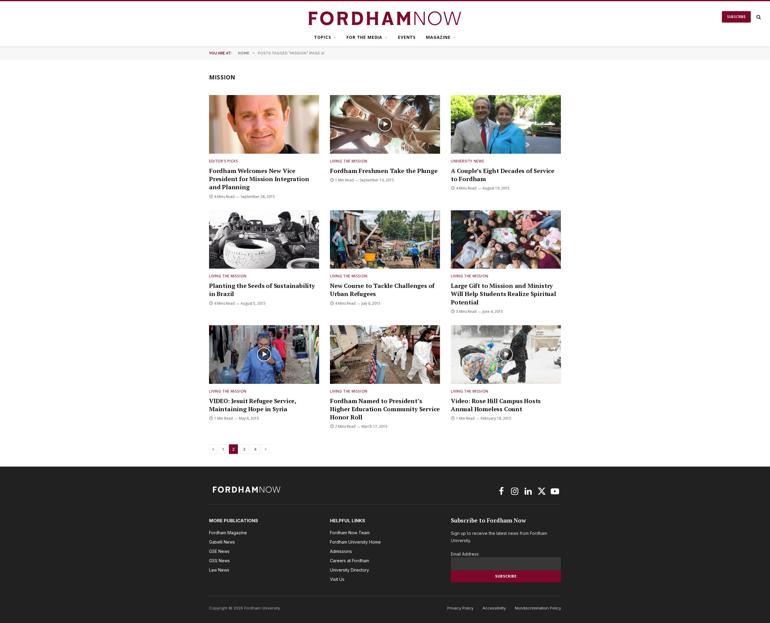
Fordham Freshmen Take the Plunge (384, 171)
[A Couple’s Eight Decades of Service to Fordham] (506, 124)
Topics (322, 37)
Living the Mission (349, 161)
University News (467, 161)
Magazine (438, 37)
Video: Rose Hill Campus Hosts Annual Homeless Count (496, 405)
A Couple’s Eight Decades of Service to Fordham (502, 175)
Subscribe (736, 16)
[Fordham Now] (385, 16)
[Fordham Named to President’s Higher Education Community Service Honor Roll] (385, 354)
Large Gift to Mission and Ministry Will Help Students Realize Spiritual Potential (503, 294)
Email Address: (465, 554)
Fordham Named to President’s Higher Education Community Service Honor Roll (385, 409)
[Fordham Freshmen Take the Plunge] (385, 124)
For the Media (364, 37)
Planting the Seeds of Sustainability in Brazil (262, 290)
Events (407, 37)
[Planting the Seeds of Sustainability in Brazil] (264, 239)
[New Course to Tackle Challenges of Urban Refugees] (385, 239)
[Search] (758, 17)
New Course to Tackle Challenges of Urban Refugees (382, 290)
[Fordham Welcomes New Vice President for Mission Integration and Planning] (264, 124)
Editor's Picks (223, 161)
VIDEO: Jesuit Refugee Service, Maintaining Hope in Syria (252, 405)
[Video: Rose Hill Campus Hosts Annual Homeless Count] (506, 354)
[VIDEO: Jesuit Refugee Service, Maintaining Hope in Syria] (264, 354)
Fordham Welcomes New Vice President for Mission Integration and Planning (259, 179)
